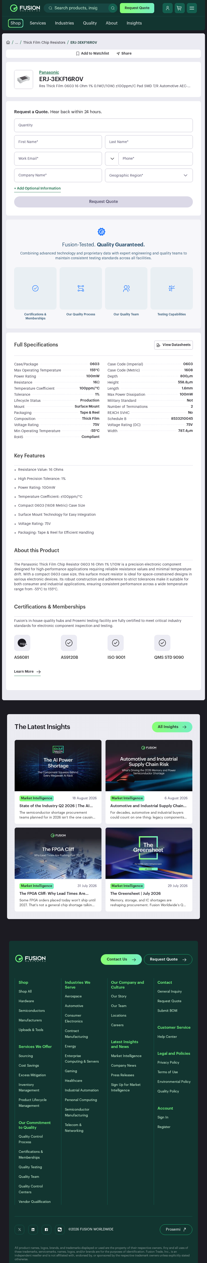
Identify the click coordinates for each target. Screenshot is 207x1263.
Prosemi (173, 1229)
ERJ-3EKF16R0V (83, 42)
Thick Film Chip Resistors (44, 42)
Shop (16, 23)
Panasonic (49, 73)
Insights (134, 23)
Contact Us (117, 959)
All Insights (168, 727)
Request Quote (137, 8)
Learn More (24, 671)
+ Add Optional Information (37, 188)
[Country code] (111, 159)
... (16, 42)
